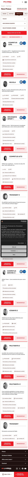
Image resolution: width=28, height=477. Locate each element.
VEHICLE (19, 13)
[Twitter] (20, 469)
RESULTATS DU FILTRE (14, 32)
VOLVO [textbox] (5, 19)
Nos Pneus (8, 6)
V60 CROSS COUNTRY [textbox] (9, 23)
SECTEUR (11, 13)
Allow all (14, 247)
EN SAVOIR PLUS (20, 74)
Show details (21, 243)
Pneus (4, 451)
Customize (13, 250)
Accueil (3, 6)
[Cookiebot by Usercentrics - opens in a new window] (21, 221)
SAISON (4, 13)
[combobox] (14, 19)
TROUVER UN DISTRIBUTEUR (7, 74)
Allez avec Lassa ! (7, 459)
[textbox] (14, 28)
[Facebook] (23, 469)
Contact (4, 463)
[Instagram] (17, 469)
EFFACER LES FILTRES (22, 8)
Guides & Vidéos (7, 455)
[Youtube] (25, 469)
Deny (14, 254)
